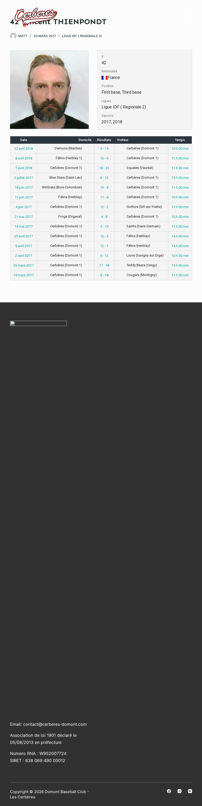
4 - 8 (104, 217)
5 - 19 (104, 226)
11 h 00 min (180, 158)
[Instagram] (179, 791)
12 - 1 (104, 246)
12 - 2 (104, 207)
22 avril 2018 (23, 149)
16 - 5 (104, 236)
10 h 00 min (180, 149)
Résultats (104, 140)
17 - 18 (104, 265)
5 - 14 (104, 149)
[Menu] (189, 15)
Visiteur (122, 140)
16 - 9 (104, 158)
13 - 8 (104, 187)
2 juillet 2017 (23, 178)
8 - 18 (104, 275)
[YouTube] (190, 791)
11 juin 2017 (24, 197)
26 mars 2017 (23, 265)
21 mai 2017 (23, 217)
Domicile (85, 140)
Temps (180, 140)
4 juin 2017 (24, 207)
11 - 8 (104, 197)
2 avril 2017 (23, 256)
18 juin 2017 (24, 187)
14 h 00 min (180, 236)
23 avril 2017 (23, 236)
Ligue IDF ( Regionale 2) (82, 36)
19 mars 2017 (23, 275)
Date (23, 140)
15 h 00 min (180, 178)
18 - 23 (104, 168)
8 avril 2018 (23, 158)
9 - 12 (104, 256)
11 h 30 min (180, 168)
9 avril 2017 (23, 246)
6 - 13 (104, 178)
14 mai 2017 (23, 226)
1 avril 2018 (23, 168)
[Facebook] (169, 791)
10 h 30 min (180, 256)
